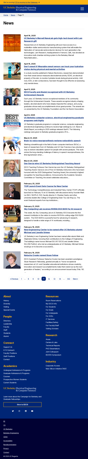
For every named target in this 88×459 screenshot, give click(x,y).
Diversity (6, 304)
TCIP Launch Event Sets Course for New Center (46, 186)
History (6, 300)
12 (49, 279)
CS (4, 425)
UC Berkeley (7, 429)
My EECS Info (51, 304)
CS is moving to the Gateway (26, 2)
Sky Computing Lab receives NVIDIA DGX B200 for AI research (53, 209)
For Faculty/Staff (52, 325)
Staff (5, 330)
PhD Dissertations (53, 349)
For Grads (49, 310)
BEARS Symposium (53, 355)
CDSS (5, 437)
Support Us (7, 347)
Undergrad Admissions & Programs (16, 370)
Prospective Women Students (15, 379)
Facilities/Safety (52, 322)
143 (68, 279)
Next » (76, 279)
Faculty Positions (10, 353)
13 (54, 279)
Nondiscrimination (9, 445)
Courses (6, 376)
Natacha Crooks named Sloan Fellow (41, 255)
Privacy (6, 448)
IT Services (50, 319)
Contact (6, 359)
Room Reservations (53, 300)
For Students (51, 307)
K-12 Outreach (8, 350)
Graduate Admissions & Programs (16, 373)
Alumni (6, 336)
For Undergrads (52, 313)
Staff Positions (9, 356)
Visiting (6, 307)
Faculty (6, 327)
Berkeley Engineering (11, 433)
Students (6, 333)
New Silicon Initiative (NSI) (56, 369)
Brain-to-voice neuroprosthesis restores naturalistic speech (52, 140)
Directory (7, 321)
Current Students (10, 382)
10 (38, 279)
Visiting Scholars (52, 328)
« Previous (15, 279)
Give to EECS (22, 404)
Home (5, 15)
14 (60, 279)
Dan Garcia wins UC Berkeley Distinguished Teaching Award (52, 163)
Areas (48, 339)
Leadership (7, 324)
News (13, 15)
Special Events (9, 310)
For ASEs (49, 316)
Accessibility (7, 441)
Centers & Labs (51, 342)
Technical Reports (53, 345)
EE (4, 421)
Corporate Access (53, 366)
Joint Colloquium (52, 352)
